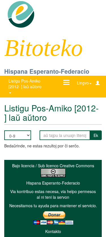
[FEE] (20, 14)
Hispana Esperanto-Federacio (46, 71)
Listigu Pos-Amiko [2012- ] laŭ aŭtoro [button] (25, 83)
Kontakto (53, 231)
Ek (96, 135)
